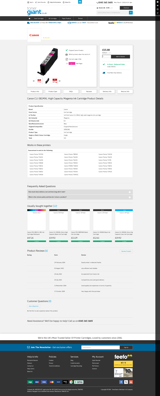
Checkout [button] (126, 8)
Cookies (51, 360)
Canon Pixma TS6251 (105, 157)
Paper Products (66, 18)
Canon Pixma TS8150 (71, 163)
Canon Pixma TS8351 (105, 169)
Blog (72, 360)
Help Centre (30, 368)
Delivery (29, 363)
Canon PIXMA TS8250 (71, 166)
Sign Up (126, 347)
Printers (80, 18)
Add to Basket (120, 56)
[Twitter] (125, 382)
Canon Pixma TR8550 (71, 154)
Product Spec (53, 91)
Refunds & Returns (32, 360)
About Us (29, 371)
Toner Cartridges (39, 18)
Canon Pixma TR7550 (36, 154)
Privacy (51, 363)
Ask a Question (66, 34)
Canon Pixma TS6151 (36, 157)
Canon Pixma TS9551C (71, 174)
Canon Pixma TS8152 (36, 166)
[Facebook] (120, 382)
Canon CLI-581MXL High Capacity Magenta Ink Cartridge (69, 26)
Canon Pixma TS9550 (36, 174)
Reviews (89, 91)
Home (29, 26)
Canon (47, 26)
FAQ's (71, 91)
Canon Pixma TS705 (105, 160)
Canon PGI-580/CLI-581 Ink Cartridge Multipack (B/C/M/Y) (35, 234)
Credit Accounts (75, 363)
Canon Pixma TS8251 (105, 166)
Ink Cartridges (53, 18)
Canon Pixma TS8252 (36, 169)
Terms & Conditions (54, 366)
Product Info (35, 91)
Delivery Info (107, 91)
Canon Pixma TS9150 (71, 171)
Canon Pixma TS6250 (71, 157)
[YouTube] (130, 382)
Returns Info (125, 91)
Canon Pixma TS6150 (105, 154)
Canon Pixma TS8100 (36, 163)
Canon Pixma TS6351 (71, 160)
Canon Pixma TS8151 (105, 163)
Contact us (30, 366)
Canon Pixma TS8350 (71, 169)
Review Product (126, 251)
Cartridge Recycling (76, 366)
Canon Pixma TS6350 (36, 160)
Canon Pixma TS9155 (105, 171)
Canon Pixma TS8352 (36, 171)
